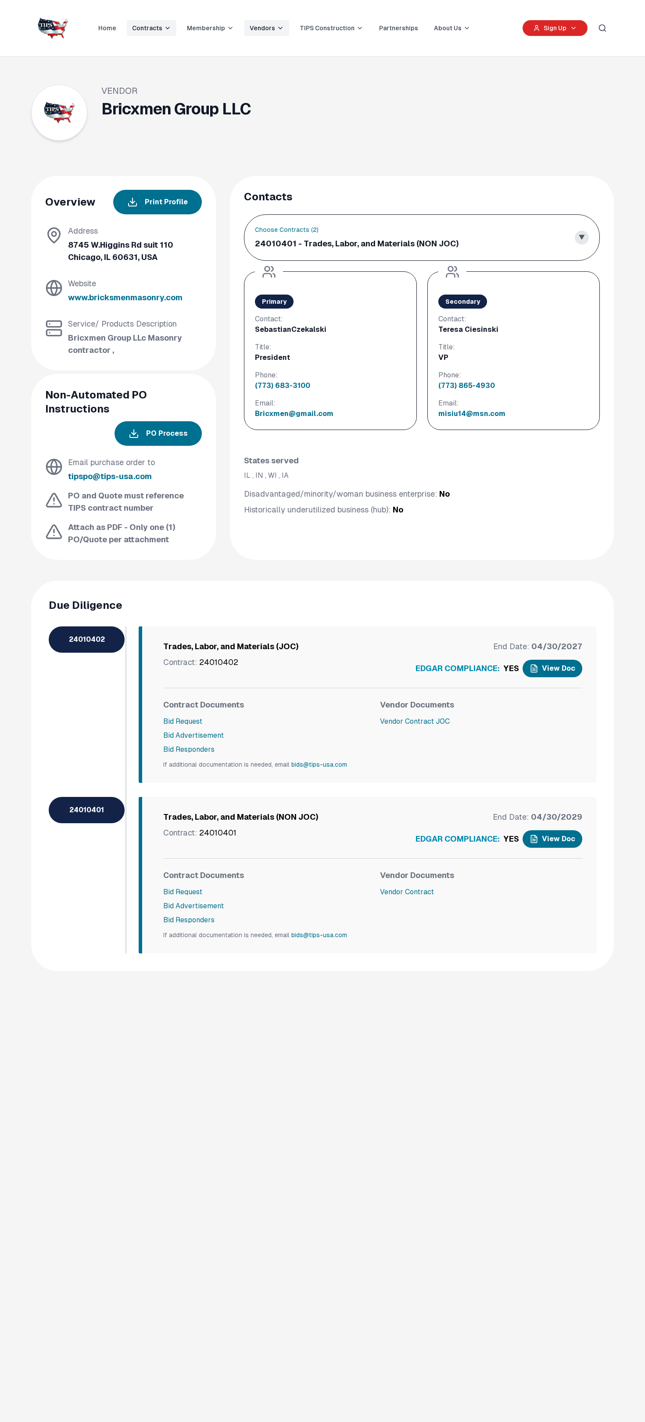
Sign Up (555, 28)
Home (107, 28)
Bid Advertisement (193, 735)
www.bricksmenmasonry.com (125, 297)
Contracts (147, 28)
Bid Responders (189, 749)
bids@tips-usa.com (319, 764)
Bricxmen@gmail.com (294, 413)
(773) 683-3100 (282, 385)
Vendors (262, 28)
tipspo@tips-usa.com (110, 476)
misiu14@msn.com (471, 413)
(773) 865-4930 (466, 385)
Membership (206, 28)
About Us (448, 28)
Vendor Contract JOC (415, 721)
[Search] (602, 28)
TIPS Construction (327, 28)
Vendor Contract (407, 892)
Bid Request (182, 721)
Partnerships (398, 28)
